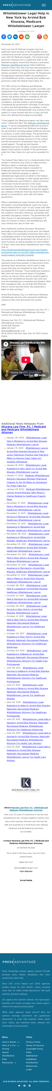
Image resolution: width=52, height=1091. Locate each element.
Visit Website (26, 871)
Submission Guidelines (32, 1057)
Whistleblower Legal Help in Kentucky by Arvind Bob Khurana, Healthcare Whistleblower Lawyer (27, 599)
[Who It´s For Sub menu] (18, 1046)
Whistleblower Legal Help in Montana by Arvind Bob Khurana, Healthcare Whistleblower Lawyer (27, 506)
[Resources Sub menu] (15, 1063)
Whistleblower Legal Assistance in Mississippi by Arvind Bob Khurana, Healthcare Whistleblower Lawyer (28, 527)
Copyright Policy (34, 1049)
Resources (7, 1063)
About (5, 1052)
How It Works (9, 1042)
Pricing (5, 1049)
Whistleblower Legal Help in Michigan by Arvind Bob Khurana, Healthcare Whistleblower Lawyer (28, 547)
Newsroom (31, 1066)
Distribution (8, 1056)
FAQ (4, 1059)
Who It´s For (9, 1045)
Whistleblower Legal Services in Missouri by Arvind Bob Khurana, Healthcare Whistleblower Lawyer (28, 516)
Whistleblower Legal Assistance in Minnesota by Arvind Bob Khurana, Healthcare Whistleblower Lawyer (28, 537)
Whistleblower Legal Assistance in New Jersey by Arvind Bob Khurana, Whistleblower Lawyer (27, 468)
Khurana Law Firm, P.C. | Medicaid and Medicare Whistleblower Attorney (23, 430)
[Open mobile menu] (44, 5)
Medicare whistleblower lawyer (15, 65)
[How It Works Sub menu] (19, 1042)
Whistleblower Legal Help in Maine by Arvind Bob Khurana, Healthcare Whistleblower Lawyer (28, 578)
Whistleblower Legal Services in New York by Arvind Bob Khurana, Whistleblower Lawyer (27, 609)
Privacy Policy (33, 1042)
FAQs (28, 1052)
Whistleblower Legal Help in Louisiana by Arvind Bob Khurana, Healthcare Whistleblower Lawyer (27, 589)
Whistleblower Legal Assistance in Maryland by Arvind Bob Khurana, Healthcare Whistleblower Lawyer (28, 568)
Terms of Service (35, 1045)
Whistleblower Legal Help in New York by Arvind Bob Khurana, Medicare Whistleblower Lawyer (28, 558)
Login (29, 1069)
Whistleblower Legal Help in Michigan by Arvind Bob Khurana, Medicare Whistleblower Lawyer (27, 441)
